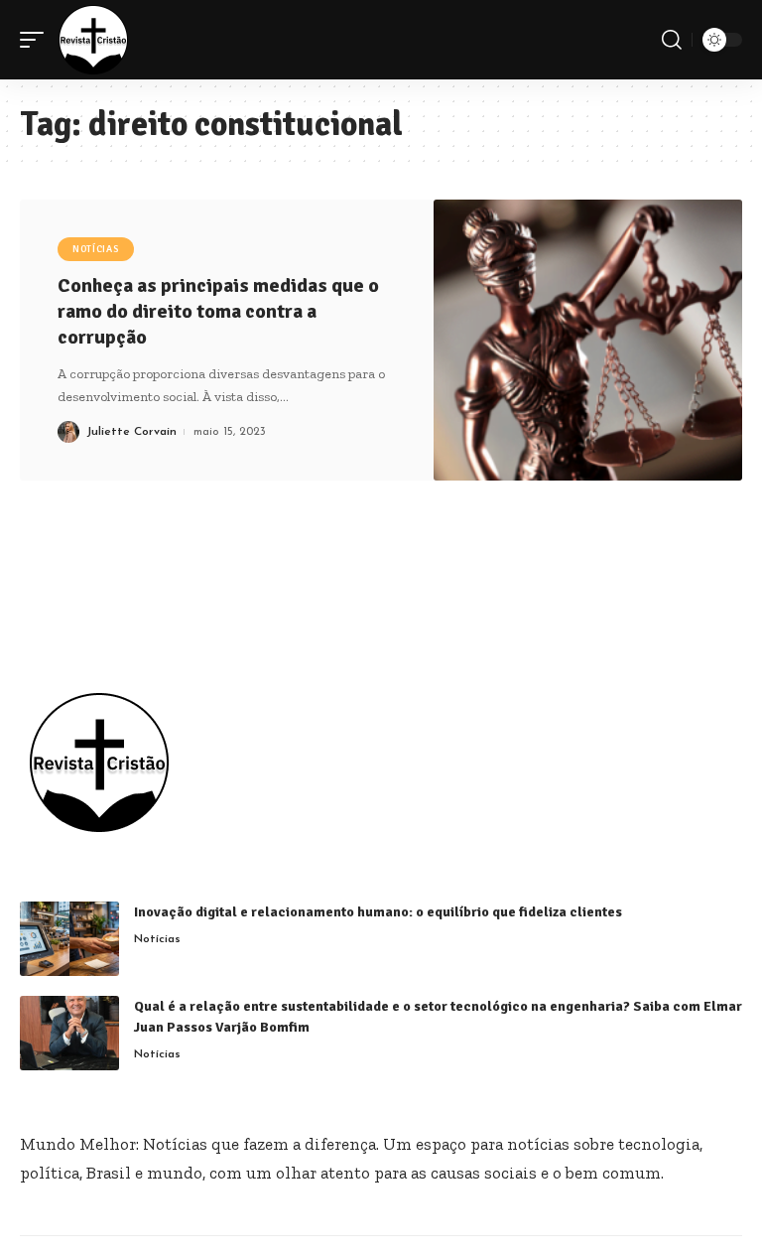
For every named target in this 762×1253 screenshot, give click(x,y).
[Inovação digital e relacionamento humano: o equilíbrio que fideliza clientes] (69, 939)
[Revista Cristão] (93, 39)
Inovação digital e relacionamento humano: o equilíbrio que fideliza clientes (381, 912)
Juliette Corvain (131, 432)
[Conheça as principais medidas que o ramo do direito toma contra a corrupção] (588, 340)
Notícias (95, 249)
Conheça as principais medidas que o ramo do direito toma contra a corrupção (218, 311)
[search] (672, 40)
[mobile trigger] (37, 39)
